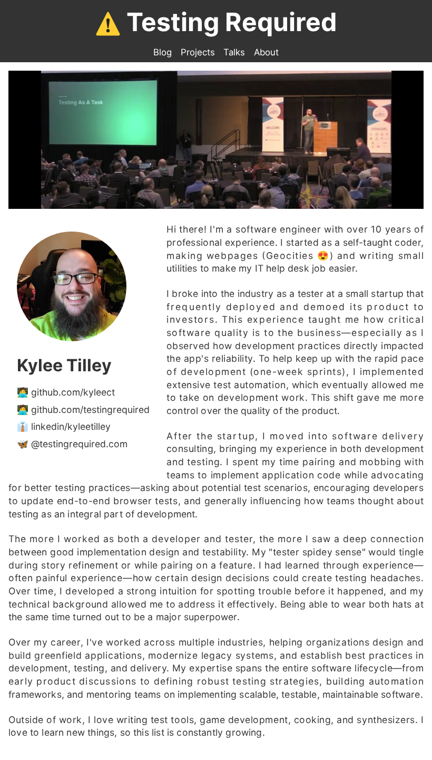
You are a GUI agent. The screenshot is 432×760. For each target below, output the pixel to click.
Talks (234, 52)
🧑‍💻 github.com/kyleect (66, 392)
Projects (198, 52)
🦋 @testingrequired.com (72, 443)
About (266, 52)
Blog (162, 52)
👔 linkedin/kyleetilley (64, 426)
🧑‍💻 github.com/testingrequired (83, 409)
